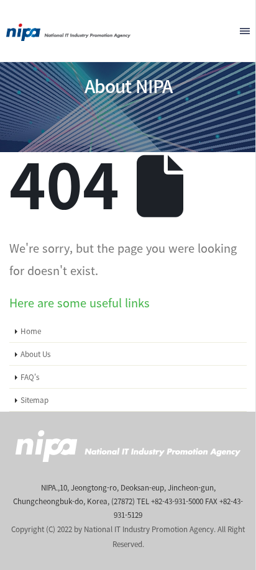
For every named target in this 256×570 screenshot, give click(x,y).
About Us (35, 354)
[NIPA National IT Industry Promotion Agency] (68, 29)
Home (31, 331)
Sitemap (34, 399)
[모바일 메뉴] (245, 31)
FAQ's (30, 376)
